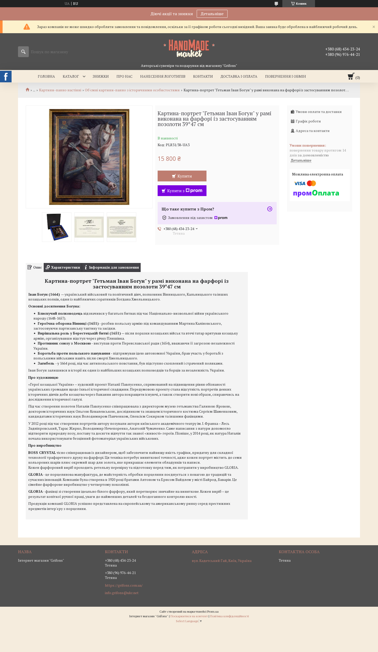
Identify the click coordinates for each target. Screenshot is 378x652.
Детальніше (212, 13)
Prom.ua (213, 611)
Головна (46, 76)
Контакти (203, 76)
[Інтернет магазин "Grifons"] (189, 48)
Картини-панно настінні (60, 90)
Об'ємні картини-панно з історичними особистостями (132, 90)
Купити (184, 176)
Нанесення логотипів (162, 76)
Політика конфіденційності (229, 616)
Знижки (101, 76)
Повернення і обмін (285, 76)
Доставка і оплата (239, 76)
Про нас (124, 76)
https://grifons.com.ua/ (124, 585)
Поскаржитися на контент (189, 616)
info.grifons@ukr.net (122, 593)
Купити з (175, 190)
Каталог (71, 76)
